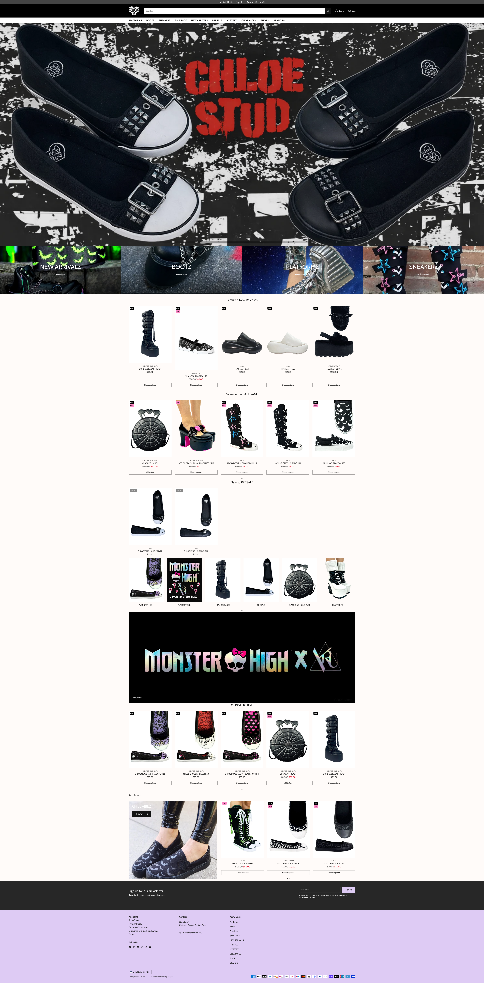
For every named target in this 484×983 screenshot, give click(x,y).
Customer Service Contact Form (192, 925)
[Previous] (128, 437)
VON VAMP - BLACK (150, 463)
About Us (133, 916)
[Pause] (336, 242)
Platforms (234, 922)
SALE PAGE (235, 935)
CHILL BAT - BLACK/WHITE (334, 463)
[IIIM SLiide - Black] (242, 334)
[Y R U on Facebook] (129, 948)
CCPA (131, 934)
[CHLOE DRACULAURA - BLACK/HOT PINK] (242, 739)
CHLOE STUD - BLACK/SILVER (150, 551)
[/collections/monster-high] (242, 657)
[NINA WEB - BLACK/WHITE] (196, 338)
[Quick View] (168, 309)
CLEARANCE (235, 954)
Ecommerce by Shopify (164, 976)
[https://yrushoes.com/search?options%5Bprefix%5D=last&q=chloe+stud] (242, 134)
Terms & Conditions (138, 927)
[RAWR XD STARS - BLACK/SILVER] (287, 428)
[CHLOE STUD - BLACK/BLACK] (196, 516)
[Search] (328, 11)
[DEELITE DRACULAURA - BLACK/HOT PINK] (196, 428)
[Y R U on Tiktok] (145, 948)
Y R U (145, 976)
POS (150, 976)
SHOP (232, 958)
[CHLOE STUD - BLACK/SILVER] (150, 516)
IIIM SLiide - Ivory (288, 369)
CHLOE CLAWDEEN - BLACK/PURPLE (150, 774)
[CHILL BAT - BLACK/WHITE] (333, 428)
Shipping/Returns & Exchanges (143, 930)
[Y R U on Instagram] (141, 948)
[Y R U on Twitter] (133, 948)
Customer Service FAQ (192, 932)
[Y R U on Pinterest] (137, 948)
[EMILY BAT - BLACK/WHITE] (288, 829)
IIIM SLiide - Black (242, 369)
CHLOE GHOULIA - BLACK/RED (196, 774)
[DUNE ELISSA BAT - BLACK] (150, 334)
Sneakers (234, 931)
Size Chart (134, 920)
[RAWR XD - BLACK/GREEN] (242, 829)
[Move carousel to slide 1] (193, 242)
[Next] (355, 437)
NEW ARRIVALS (237, 940)
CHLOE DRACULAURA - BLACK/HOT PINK (242, 774)
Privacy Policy (135, 923)
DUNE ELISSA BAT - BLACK (150, 369)
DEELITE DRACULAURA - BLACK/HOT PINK (196, 463)
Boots (232, 926)
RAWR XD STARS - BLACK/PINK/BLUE (242, 463)
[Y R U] (134, 10)
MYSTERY (234, 949)
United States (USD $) (141, 972)
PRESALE (234, 945)
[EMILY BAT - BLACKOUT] (334, 829)
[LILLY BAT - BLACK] (333, 334)
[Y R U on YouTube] (150, 948)
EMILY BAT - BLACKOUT (334, 863)
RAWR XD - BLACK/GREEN (242, 863)
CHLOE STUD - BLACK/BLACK (196, 551)
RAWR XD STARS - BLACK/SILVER (288, 463)
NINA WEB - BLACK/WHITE (196, 376)
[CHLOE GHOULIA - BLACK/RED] (196, 739)
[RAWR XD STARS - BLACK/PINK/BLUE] (242, 428)
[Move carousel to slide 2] (287, 242)
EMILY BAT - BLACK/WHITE (288, 863)
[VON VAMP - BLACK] (150, 428)
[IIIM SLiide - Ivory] (287, 334)
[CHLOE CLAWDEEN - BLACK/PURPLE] (150, 739)
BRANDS (234, 963)
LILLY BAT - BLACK (333, 369)
